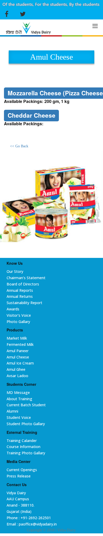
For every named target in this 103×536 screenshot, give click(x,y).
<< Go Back (19, 146)
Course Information (23, 446)
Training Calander (22, 440)
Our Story (15, 271)
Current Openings (22, 469)
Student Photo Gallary (26, 423)
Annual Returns (20, 296)
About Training (19, 398)
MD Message (18, 392)
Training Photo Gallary (26, 452)
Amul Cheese (18, 357)
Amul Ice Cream (20, 363)
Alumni (12, 411)
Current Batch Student (26, 404)
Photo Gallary (18, 321)
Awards (13, 308)
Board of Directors (23, 284)
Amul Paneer (18, 350)
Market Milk (17, 338)
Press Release (19, 475)
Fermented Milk (20, 344)
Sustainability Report (24, 302)
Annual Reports (20, 290)
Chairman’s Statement (26, 277)
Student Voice (19, 417)
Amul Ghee (16, 369)
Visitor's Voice (19, 315)
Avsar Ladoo (17, 375)
